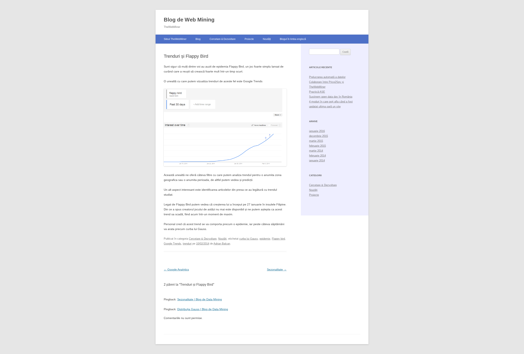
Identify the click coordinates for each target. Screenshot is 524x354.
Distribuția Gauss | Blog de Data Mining (202, 309)
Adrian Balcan (221, 243)
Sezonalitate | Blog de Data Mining (199, 299)
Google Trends (172, 243)
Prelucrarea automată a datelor (327, 77)
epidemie (265, 238)
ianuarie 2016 (317, 131)
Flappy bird (278, 238)
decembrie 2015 (318, 136)
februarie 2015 (317, 145)
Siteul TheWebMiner (175, 39)
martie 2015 (316, 140)
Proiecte (249, 39)
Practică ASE (317, 91)
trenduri (187, 243)
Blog (198, 39)
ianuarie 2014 (317, 160)
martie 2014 (316, 150)
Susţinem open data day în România (330, 96)
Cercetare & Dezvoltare (223, 39)
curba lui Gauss (248, 238)
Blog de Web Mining (189, 20)
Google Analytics (176, 269)
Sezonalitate (277, 269)
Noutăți (267, 39)
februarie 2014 (317, 155)
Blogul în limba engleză (293, 39)
